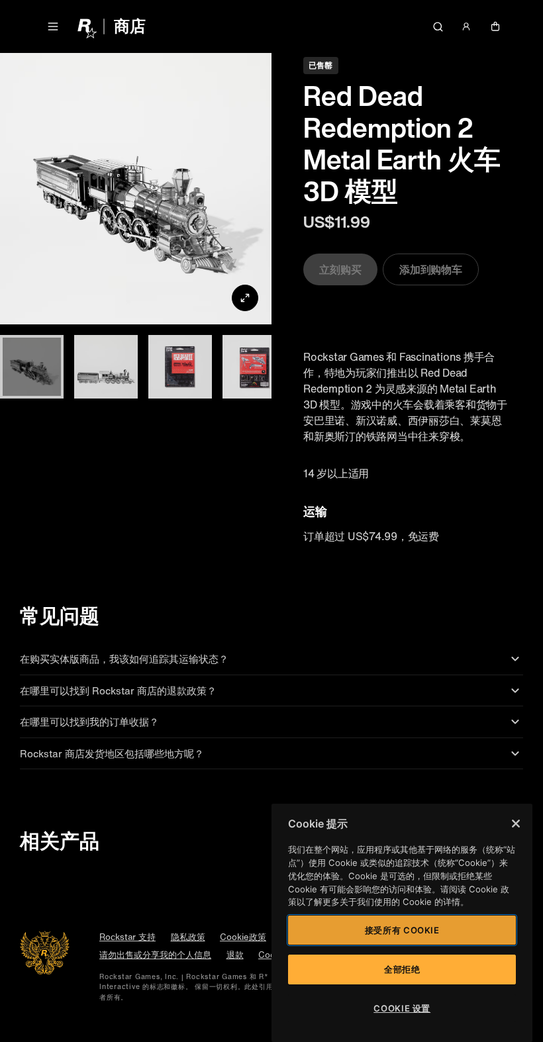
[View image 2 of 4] (106, 367)
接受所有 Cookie (402, 930)
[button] (53, 26)
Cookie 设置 (401, 1008)
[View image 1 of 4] (32, 367)
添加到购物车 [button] (431, 269)
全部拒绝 (402, 969)
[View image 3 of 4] (180, 367)
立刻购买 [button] (340, 269)
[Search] (438, 26)
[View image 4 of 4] (254, 367)
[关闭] (515, 823)
